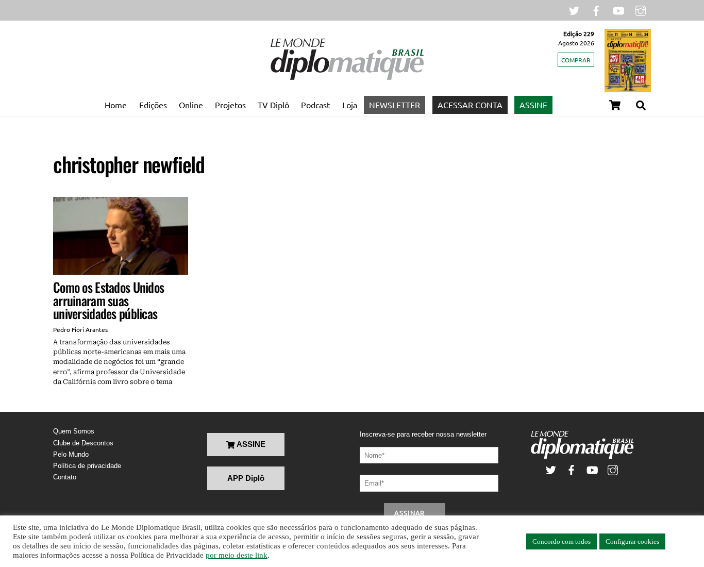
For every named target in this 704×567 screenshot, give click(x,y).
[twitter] (574, 9)
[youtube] (618, 9)
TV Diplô (273, 104)
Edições (153, 104)
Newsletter (394, 104)
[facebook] (596, 9)
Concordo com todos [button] (561, 541)
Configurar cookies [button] (632, 541)
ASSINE (533, 104)
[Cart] (615, 105)
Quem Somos (73, 431)
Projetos (230, 104)
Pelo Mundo (71, 454)
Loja (349, 104)
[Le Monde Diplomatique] (347, 78)
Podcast (315, 104)
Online (191, 104)
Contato (64, 477)
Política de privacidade (87, 466)
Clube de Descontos (83, 443)
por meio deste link (236, 555)
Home (116, 104)
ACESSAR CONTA (470, 104)
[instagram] (640, 9)
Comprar (576, 60)
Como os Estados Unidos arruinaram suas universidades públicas (108, 300)
